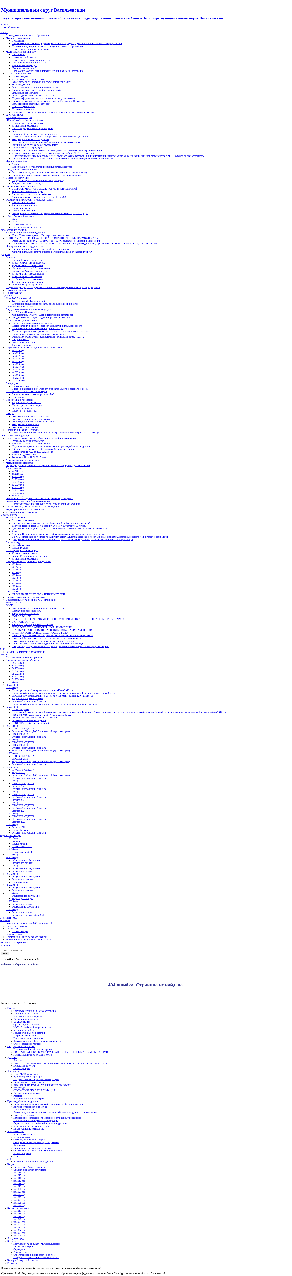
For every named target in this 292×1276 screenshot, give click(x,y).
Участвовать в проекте (23, 202)
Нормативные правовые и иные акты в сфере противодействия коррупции (51, 446)
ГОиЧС (10, 605)
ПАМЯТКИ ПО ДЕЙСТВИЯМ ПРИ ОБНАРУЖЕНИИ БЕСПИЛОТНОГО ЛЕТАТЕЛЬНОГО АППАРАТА (68, 619)
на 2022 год (18, 369)
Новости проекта (21, 208)
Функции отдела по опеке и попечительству (35, 87)
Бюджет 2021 (18, 772)
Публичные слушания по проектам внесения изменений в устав (45, 304)
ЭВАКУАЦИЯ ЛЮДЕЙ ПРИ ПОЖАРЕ (32, 624)
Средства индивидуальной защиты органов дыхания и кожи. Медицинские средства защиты (60, 646)
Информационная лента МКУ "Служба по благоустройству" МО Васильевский (53, 153)
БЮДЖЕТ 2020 (20, 758)
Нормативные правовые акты (21, 320)
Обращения (12, 928)
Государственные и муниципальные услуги (28, 309)
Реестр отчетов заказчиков (25, 424)
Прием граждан (20, 76)
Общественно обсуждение (25, 906)
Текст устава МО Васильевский (28, 301)
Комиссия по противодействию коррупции (28, 501)
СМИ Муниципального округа (22, 550)
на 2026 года (18, 380)
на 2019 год (18, 361)
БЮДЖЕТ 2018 (20, 734)
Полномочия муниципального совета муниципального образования (47, 46)
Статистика (18, 397)
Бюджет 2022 (18, 786)
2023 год (16, 583)
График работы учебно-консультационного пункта (38, 608)
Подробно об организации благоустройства (34, 134)
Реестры (10, 413)
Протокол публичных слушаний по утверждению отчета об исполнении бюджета (54, 704)
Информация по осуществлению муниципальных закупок (42, 166)
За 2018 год (18, 479)
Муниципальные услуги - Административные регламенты (42, 314)
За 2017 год (18, 476)
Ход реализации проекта (24, 205)
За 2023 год (18, 493)
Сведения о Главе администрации (29, 62)
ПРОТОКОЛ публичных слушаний (30, 723)
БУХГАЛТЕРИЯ (14, 114)
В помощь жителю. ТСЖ (25, 386)
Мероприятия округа (17, 517)
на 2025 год (18, 378)
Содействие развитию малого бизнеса (31, 194)
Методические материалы (19, 462)
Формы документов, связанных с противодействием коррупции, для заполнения (48, 465)
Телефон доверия (21, 84)
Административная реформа (20, 306)
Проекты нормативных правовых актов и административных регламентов (51, 331)
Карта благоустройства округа (27, 123)
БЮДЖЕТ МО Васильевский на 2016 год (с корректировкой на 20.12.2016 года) (53, 695)
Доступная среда (16, 1238)
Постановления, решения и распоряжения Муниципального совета (47, 325)
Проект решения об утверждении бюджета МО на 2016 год (42, 690)
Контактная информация (25, 125)
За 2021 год (18, 487)
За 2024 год (18, 679)
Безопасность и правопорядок (27, 191)
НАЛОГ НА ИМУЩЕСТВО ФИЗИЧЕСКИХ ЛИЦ (38, 594)
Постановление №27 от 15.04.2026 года (32, 452)
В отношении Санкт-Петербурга (23, 430)
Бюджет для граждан (22, 863)
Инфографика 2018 (22, 852)
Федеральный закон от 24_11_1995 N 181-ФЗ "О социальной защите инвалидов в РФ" (57, 240)
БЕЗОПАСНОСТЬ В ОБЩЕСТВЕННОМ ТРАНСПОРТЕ (42, 627)
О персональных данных (25, 342)
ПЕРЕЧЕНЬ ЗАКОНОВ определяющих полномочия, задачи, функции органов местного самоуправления (67, 43)
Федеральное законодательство (28, 441)
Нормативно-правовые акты (26, 227)
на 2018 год (18, 358)
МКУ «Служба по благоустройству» (24, 120)
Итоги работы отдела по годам (28, 79)
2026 (14, 221)
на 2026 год (12, 824)
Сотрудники (18, 40)
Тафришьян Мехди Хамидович (28, 282)
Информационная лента (24, 553)
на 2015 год (18, 350)
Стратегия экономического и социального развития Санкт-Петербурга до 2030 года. (55, 432)
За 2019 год (18, 482)
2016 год (16, 564)
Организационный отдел (19, 117)
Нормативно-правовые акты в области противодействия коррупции (41, 438)
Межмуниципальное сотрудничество (25, 246)
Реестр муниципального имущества (30, 139)
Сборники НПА (20, 339)
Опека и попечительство (18, 73)
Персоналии (18, 54)
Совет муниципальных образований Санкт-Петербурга (40, 249)
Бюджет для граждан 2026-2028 (28, 915)
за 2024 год (17, 495)
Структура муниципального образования (27, 35)
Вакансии (12, 1263)
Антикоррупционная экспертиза (23, 460)
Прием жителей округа (24, 57)
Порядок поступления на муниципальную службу (38, 180)
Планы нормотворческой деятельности (32, 323)
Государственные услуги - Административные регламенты (42, 317)
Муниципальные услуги (24, 65)
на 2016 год (18, 353)
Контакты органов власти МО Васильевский (29, 923)
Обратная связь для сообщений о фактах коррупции (33, 506)
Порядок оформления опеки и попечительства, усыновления (43, 98)
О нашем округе (14, 542)
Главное (11, 1008)
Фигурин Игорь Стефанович (27, 284)
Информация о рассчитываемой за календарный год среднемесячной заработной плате (57, 150)
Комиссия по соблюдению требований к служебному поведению (39, 498)
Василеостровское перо (24, 520)
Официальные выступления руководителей (28, 561)
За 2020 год (18, 484)
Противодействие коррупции (27, 147)
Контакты (12, 1241)
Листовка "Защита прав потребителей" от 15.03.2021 (39, 197)
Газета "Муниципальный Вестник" (30, 556)
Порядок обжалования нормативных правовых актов (39, 334)
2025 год (16, 589)
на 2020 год (18, 364)
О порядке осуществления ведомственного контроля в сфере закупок (48, 336)
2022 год (16, 580)
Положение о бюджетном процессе (24, 657)
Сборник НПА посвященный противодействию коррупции (43, 449)
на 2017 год (18, 356)
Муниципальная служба (24, 68)
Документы (13, 1071)
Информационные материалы (21, 512)
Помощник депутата (16, 290)
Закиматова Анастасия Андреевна (29, 271)
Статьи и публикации (23, 106)
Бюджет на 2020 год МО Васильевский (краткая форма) (41, 761)
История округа (20, 547)
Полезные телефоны (16, 926)
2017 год (16, 567)
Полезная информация (23, 210)
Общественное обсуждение (26, 860)
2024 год (16, 586)
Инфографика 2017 (22, 846)
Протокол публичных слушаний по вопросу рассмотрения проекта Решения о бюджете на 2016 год (63, 693)
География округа (21, 545)
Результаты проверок (23, 408)
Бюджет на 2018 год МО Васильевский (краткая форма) (41, 731)
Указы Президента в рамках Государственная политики (41, 235)
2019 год (16, 572)
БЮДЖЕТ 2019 (20, 745)
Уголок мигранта (15, 602)
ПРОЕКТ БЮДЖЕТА (23, 728)
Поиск (5, 954)
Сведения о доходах (16, 468)
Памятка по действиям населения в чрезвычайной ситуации (43, 641)
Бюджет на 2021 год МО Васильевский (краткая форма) (41, 775)
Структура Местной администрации (31, 60)
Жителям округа (15, 1131)
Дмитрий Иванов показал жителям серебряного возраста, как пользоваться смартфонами (58, 534)
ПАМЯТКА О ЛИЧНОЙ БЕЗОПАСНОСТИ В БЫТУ (40, 632)
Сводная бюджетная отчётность (22, 660)
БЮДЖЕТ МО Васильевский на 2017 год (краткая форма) (42, 715)
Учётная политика (21, 345)
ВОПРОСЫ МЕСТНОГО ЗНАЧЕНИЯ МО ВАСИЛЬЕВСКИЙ (44, 188)
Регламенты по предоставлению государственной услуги (41, 82)
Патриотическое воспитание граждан (25, 597)
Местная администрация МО (21, 51)
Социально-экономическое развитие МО (33, 394)
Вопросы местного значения (20, 186)
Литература (12, 383)
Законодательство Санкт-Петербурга (31, 443)
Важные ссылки (14, 934)
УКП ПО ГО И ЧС (21, 616)
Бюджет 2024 (18, 811)
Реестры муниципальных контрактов (31, 419)
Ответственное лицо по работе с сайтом (26, 937)
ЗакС (9, 1159)
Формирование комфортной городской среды (29, 199)
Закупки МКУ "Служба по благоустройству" (35, 145)
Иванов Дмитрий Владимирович (29, 260)
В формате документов (24, 454)
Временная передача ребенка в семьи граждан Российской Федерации (48, 101)
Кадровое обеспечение (17, 177)
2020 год (16, 575)
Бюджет (11, 1164)
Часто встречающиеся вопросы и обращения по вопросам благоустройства (51, 136)
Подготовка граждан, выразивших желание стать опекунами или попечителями (53, 112)
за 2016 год (17, 473)
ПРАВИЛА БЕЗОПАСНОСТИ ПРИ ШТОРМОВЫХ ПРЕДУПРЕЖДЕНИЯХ (52, 630)
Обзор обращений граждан (20, 216)
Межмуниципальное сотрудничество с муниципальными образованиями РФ (52, 251)
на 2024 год (18, 375)
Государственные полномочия (21, 169)
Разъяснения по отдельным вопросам (31, 103)
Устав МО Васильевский (18, 298)
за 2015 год (17, 471)
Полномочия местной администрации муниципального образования (47, 71)
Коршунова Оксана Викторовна (28, 262)
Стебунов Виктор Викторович (27, 279)
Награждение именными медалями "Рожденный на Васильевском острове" (51, 523)
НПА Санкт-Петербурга (24, 312)
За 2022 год (18, 490)
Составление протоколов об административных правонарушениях (46, 175)
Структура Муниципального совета (30, 49)
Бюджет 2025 (18, 821)
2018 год (16, 569)
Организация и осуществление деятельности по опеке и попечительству (49, 172)
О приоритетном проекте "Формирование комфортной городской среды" (50, 213)
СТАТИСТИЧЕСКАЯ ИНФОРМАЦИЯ (26, 391)
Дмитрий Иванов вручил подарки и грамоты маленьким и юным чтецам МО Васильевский (60, 528)
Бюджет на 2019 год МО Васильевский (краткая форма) (41, 750)
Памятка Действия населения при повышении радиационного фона (47, 638)
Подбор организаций (23, 109)
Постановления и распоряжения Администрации (37, 328)
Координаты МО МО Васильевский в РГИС (29, 939)
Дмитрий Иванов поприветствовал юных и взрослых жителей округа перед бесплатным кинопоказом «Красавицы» (72, 539)
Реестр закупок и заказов (25, 427)
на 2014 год (12, 682)
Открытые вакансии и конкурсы (29, 183)
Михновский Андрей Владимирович (31, 268)
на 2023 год (18, 372)
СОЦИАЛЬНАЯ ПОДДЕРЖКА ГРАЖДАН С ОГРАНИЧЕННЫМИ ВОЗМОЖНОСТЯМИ (53, 238)
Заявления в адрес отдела (25, 93)
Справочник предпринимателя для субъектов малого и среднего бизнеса (50, 388)
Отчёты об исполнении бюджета (29, 764)
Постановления (20, 843)
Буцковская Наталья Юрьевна (27, 265)
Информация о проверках (19, 399)
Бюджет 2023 (18, 800)
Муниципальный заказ (18, 161)
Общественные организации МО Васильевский (31, 599)
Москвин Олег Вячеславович (27, 276)
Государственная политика (21, 1046)
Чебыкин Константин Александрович (25, 652)
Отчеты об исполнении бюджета (29, 701)
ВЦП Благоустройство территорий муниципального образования (46, 142)
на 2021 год (18, 367)
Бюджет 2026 (18, 827)
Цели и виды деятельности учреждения (32, 128)
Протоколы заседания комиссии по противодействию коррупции (46, 504)
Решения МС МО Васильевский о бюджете (34, 717)
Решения (16, 841)
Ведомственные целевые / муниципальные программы (34, 347)
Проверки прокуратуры (24, 410)
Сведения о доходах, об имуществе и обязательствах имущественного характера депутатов (53, 287)
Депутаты (11, 257)
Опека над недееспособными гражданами (33, 95)
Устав (15, 131)
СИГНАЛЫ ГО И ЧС (23, 621)
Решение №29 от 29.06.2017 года (29, 457)
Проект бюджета (20, 709)
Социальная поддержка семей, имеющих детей (36, 90)
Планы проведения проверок (27, 405)
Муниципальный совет (18, 38)
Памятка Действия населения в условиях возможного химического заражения (52, 635)
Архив (15, 164)
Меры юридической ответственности (25, 509)
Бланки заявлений (21, 224)
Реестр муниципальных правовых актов (33, 421)
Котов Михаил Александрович (28, 273)
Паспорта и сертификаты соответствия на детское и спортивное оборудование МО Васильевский (62, 158)
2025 (14, 219)
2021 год (16, 578)
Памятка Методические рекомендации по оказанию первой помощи (47, 643)
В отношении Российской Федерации (25, 232)
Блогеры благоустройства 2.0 (22, 1260)
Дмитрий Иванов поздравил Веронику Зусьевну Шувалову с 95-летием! (49, 525)
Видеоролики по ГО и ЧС (25, 613)
